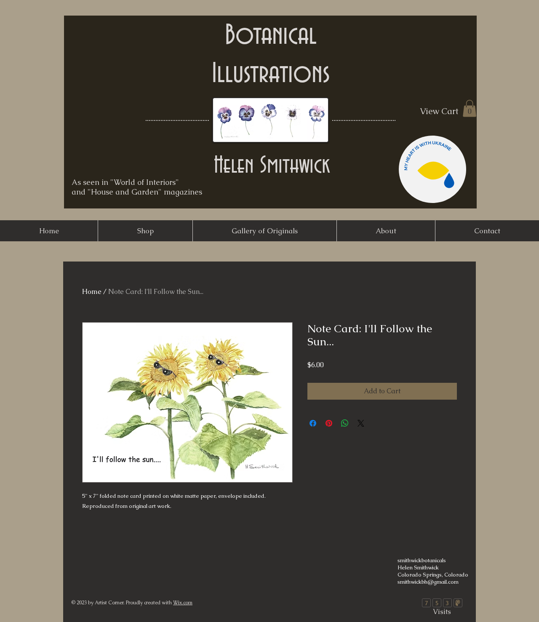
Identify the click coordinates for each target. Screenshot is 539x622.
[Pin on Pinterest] (329, 423)
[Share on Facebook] (313, 423)
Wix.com (182, 602)
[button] (469, 108)
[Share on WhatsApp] (345, 423)
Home (91, 291)
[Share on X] (361, 423)
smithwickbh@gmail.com (428, 581)
